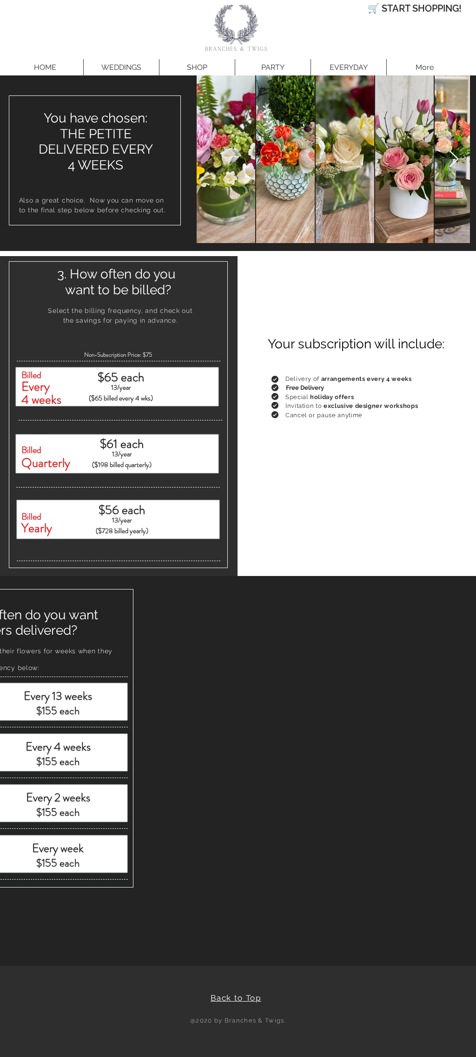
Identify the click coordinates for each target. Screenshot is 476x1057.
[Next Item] (454, 159)
